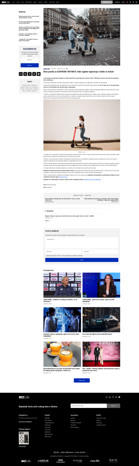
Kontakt (98, 420)
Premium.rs (60, 456)
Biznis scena (46, 68)
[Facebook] (30, 74)
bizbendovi (34, 85)
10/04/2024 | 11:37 (49, 218)
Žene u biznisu (48, 420)
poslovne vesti (29, 89)
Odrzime (22, 89)
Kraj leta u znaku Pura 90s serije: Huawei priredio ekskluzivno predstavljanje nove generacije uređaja (29, 28)
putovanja (35, 89)
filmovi (27, 87)
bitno (29, 85)
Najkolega (47, 418)
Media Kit (73, 420)
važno (23, 90)
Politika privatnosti (101, 425)
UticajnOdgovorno (49, 422)
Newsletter (73, 425)
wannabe (28, 90)
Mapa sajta (99, 422)
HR (30, 87)
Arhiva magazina (75, 427)
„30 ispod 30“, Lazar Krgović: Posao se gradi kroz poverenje (28, 39)
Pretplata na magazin (76, 422)
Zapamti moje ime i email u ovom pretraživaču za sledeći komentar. (64, 255)
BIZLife (54, 68)
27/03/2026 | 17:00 (47, 338)
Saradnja (73, 418)
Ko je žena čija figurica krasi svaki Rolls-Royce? (97, 334)
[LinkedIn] (25, 74)
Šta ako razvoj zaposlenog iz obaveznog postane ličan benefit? (29, 22)
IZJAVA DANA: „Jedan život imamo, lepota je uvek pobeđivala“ (98, 300)
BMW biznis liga (48, 434)
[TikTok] (34, 74)
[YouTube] (39, 74)
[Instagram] (21, 74)
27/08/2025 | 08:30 (86, 303)
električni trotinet (78, 195)
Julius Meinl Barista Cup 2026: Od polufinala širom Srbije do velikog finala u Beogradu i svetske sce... (61, 369)
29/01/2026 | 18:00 (86, 372)
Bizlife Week (48, 436)
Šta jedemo (47, 425)
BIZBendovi (48, 432)
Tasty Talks (48, 429)
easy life (23, 87)
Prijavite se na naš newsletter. (92, 179)
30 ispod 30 (24, 85)
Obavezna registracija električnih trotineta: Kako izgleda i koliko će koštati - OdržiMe (72, 216)
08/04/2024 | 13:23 (61, 68)
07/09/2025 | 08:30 (47, 303)
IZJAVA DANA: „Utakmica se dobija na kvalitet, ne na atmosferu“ (60, 300)
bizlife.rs (76, 456)
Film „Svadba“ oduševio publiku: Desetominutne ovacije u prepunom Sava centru (101, 369)
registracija (88, 195)
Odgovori (47, 220)
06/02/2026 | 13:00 (86, 336)
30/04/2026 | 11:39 (47, 372)
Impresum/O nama (101, 418)
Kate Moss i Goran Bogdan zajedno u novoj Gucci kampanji (28, 34)
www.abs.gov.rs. (63, 177)
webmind (34, 90)
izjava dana (35, 87)
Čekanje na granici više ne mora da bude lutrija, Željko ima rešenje (29, 16)
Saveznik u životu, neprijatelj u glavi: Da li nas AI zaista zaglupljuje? (61, 335)
